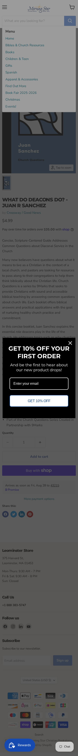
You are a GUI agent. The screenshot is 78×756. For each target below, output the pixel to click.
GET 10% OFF (39, 401)
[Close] (70, 343)
